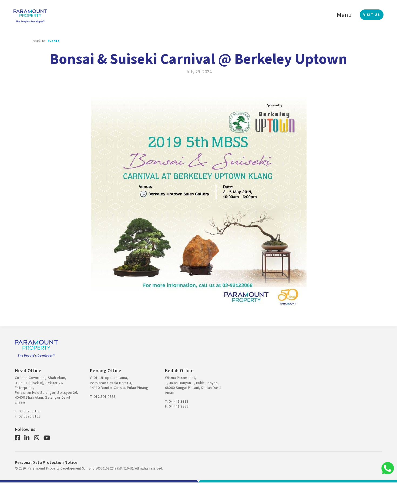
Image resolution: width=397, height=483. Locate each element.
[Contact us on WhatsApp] (387, 468)
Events (53, 41)
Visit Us (371, 14)
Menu (344, 15)
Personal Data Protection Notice (46, 462)
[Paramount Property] (30, 15)
